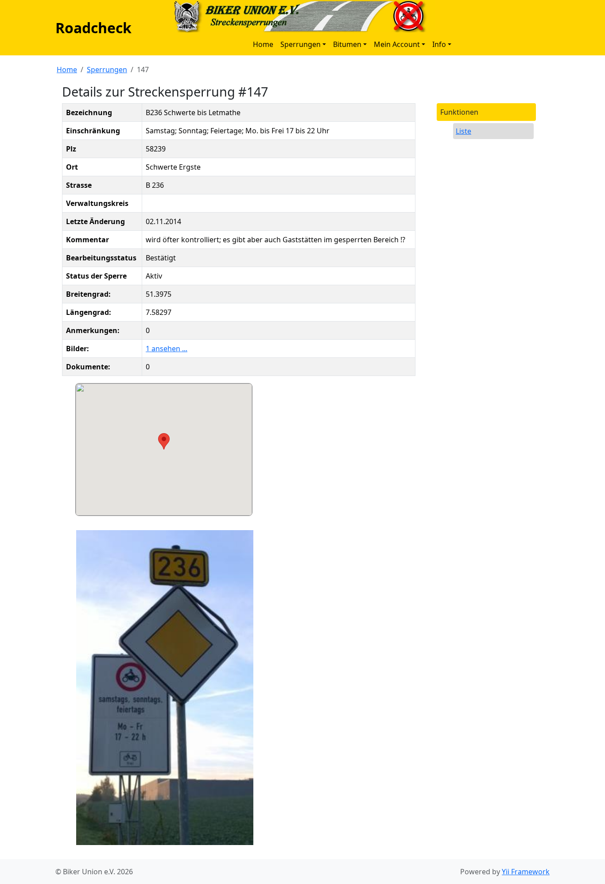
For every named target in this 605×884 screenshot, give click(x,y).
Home (263, 44)
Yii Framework (526, 871)
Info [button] (439, 44)
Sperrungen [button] (300, 44)
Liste (463, 131)
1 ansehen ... (166, 348)
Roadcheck (93, 27)
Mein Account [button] (397, 44)
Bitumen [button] (347, 44)
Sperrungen (107, 69)
